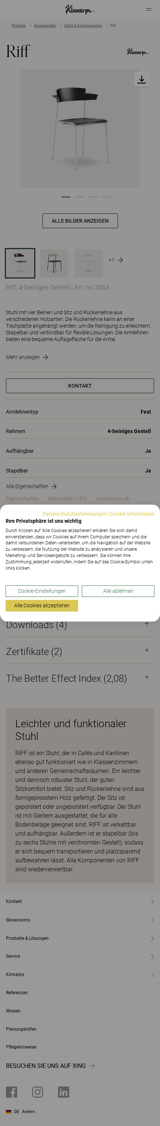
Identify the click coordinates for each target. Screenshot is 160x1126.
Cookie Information (132, 514)
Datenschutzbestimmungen (75, 514)
